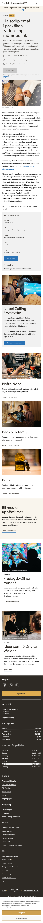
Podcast (5, 870)
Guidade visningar (9, 784)
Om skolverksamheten (10, 828)
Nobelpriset (6, 860)
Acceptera (21, 913)
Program (5, 813)
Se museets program (11, 602)
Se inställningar (21, 918)
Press (4, 890)
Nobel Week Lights (9, 877)
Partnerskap (6, 874)
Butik (4, 795)
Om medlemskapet (9, 531)
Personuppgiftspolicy (31, 890)
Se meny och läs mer (9, 397)
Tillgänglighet (7, 799)
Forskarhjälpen (7, 838)
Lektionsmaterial (8, 835)
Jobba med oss (15, 890)
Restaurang (6, 792)
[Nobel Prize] (14, 3)
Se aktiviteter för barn (10, 445)
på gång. (21, 10)
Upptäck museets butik (10, 493)
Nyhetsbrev (21, 694)
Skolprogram (7, 831)
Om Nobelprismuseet (10, 856)
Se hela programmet (14, 343)
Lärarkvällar (6, 842)
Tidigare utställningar (10, 867)
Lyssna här (8, 670)
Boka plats (11, 258)
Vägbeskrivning (8, 718)
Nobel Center (7, 863)
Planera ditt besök (9, 781)
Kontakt (5, 881)
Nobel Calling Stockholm (11, 817)
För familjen (6, 788)
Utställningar (7, 810)
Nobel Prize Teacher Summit (12, 845)
